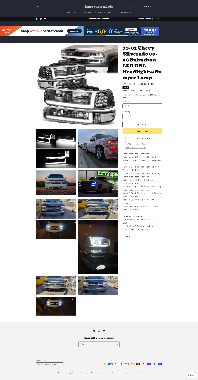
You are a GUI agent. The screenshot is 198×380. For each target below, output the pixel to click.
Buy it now (142, 131)
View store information (135, 147)
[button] (38, 6)
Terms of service (113, 372)
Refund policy (82, 372)
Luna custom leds (50, 373)
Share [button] (127, 236)
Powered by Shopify (66, 373)
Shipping (126, 91)
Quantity (126, 111)
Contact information (147, 372)
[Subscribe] (117, 344)
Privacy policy (97, 372)
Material (126, 101)
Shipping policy (129, 372)
